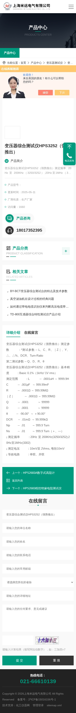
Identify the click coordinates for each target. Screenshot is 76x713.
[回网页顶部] (69, 147)
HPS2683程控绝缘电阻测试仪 (42, 488)
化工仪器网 (23, 705)
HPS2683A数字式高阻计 (39, 472)
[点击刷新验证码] (47, 640)
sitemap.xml (54, 705)
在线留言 (31, 333)
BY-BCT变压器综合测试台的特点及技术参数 (38, 291)
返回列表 (17, 480)
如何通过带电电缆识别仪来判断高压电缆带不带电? (40, 306)
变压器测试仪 (54, 62)
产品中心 (10, 52)
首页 (23, 62)
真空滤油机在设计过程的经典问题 (32, 298)
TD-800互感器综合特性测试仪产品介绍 (35, 314)
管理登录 (38, 705)
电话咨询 (69, 160)
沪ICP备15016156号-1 (42, 699)
